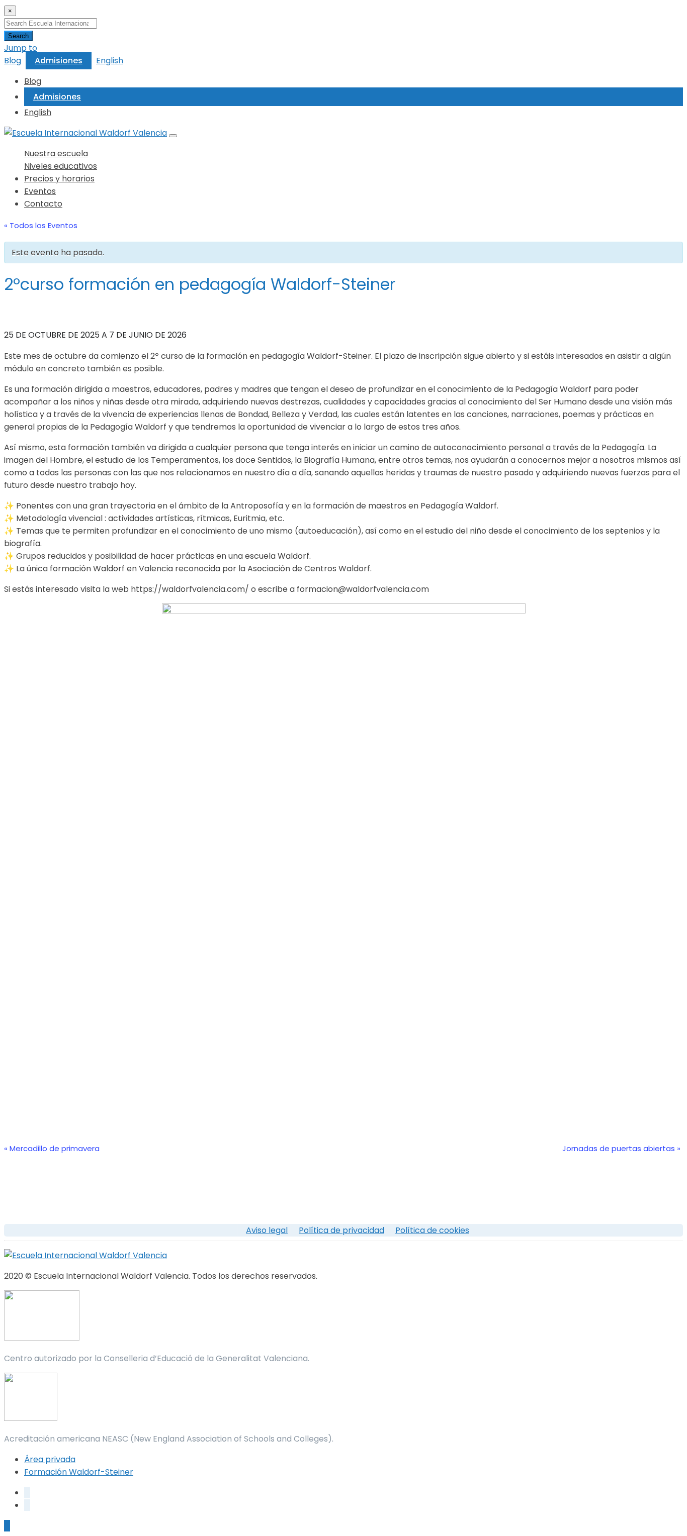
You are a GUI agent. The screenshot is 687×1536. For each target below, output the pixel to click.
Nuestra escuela (56, 153)
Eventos (40, 191)
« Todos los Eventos (40, 225)
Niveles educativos (60, 166)
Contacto (43, 204)
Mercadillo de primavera (52, 1148)
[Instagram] (27, 1505)
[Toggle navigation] (173, 135)
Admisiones (58, 60)
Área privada (49, 1459)
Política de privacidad (341, 1230)
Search (18, 36)
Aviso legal (267, 1230)
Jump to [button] (20, 48)
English (109, 60)
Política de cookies (432, 1230)
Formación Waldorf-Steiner (78, 1472)
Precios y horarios (59, 178)
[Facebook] (27, 1492)
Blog (12, 60)
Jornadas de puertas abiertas (621, 1148)
